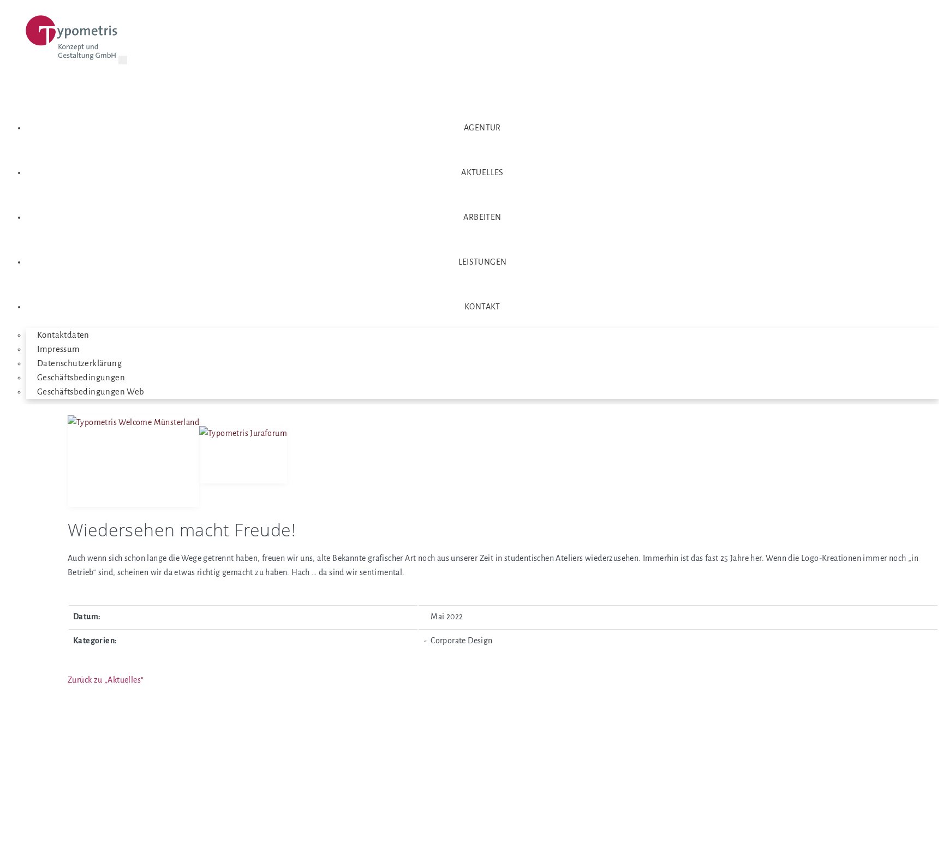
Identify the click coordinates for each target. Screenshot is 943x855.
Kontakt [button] (482, 306)
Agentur (482, 127)
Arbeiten (482, 217)
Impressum (58, 349)
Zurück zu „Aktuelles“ (106, 679)
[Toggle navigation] (122, 60)
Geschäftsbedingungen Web (91, 391)
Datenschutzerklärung (79, 363)
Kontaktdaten (63, 335)
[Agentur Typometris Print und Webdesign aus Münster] (72, 39)
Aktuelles (482, 172)
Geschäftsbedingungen (81, 377)
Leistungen (482, 262)
